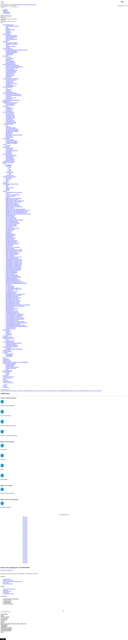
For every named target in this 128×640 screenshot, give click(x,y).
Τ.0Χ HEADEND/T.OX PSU (12, 320)
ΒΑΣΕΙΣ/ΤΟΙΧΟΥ (10, 239)
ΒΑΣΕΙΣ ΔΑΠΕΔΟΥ (10, 364)
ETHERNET (9, 59)
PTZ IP (10, 169)
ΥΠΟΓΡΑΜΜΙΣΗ (4, 625)
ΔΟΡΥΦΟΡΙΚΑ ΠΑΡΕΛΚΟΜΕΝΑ (11, 184)
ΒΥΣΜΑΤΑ (5, 106)
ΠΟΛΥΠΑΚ (8, 96)
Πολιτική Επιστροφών (8, 583)
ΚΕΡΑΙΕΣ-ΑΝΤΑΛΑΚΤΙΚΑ (12, 131)
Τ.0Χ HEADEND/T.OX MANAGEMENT (15, 318)
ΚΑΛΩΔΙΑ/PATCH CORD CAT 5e (13, 288)
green (9, 623)
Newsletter (98, 390)
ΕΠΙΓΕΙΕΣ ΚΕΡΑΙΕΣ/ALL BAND (13, 277)
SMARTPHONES (10, 139)
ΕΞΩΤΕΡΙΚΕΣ (9, 355)
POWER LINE (9, 119)
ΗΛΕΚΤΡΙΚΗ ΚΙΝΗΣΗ (8, 342)
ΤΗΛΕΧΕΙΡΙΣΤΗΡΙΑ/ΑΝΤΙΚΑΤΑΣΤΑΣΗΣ (15, 325)
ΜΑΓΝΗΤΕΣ (9, 133)
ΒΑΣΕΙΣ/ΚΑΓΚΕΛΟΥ (11, 237)
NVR (10, 173)
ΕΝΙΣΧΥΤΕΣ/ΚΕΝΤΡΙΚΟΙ (12, 274)
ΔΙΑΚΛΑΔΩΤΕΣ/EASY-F (11, 254)
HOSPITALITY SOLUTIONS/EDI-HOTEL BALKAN (18, 210)
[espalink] (2, 1)
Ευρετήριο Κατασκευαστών (9, 589)
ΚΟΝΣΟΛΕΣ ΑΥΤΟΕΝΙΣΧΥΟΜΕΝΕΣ (14, 66)
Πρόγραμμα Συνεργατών (8, 376)
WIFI (10, 170)
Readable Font (4, 619)
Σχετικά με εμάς (6, 579)
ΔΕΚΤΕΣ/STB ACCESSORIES (13, 247)
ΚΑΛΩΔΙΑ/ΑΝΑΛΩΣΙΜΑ (12, 291)
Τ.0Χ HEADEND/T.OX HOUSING (14, 316)
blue (12, 623)
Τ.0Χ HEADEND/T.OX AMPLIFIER (14, 315)
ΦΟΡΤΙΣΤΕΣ (9, 99)
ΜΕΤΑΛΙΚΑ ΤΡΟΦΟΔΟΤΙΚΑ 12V (14, 95)
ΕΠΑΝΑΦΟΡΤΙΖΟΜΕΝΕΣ (12, 150)
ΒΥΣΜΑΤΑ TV (9, 111)
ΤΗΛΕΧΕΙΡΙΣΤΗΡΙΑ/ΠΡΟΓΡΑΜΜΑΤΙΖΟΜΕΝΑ (17, 326)
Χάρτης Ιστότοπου (7, 381)
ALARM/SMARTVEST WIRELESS (14, 192)
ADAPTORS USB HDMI (9, 161)
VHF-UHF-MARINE (10, 127)
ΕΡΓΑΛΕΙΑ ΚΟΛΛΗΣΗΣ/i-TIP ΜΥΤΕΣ (14, 282)
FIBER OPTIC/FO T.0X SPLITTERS (14, 206)
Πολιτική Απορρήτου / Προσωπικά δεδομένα (12, 581)
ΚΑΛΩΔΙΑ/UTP (9, 290)
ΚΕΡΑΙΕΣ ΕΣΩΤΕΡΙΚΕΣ (11, 36)
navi (25, 623)
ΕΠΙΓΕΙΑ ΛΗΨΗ (7, 34)
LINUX (7, 45)
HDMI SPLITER (7, 101)
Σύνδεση (2, 390)
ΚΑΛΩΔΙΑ (5, 56)
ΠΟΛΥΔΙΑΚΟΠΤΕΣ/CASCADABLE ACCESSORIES (18, 304)
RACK (7, 339)
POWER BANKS (10, 148)
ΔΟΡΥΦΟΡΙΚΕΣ (9, 353)
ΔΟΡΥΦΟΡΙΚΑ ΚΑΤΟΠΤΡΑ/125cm (14, 263)
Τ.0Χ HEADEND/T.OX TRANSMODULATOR (16, 322)
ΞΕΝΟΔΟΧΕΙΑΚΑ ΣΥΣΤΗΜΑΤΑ (10, 78)
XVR (10, 174)
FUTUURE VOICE (5, 613)
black (2, 623)
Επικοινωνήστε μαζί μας (8, 382)
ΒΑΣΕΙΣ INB (9, 32)
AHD (10, 167)
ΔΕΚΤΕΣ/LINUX (10, 245)
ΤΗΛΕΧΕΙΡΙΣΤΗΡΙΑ (8, 87)
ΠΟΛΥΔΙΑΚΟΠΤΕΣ (10, 29)
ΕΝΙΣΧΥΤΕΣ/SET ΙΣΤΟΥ (11, 271)
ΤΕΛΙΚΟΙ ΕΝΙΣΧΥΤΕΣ (11, 71)
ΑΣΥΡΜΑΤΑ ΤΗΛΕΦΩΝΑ (12, 142)
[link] (25, 517)
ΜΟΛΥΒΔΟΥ (9, 151)
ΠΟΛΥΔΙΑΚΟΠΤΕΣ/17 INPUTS (13, 301)
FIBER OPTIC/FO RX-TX (12, 203)
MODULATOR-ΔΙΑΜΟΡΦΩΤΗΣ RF (11, 100)
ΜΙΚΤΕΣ (8, 33)
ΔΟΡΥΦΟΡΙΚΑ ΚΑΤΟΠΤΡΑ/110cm (14, 260)
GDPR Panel (6, 387)
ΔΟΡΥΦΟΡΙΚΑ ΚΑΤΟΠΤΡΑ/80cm (13, 267)
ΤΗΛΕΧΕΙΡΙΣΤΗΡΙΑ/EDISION (13, 324)
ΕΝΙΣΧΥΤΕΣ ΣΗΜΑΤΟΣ (11, 39)
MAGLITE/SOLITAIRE (11, 224)
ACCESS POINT (9, 113)
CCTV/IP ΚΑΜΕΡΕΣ (10, 196)
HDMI (7, 373)
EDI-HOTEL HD (9, 81)
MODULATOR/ (9, 227)
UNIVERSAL (9, 89)
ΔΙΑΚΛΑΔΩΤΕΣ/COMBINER (12, 253)
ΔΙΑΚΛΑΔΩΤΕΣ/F (10, 255)
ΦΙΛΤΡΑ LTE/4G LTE (11, 327)
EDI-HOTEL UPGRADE (11, 83)
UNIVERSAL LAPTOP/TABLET (13, 94)
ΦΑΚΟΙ (5, 144)
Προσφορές (5, 590)
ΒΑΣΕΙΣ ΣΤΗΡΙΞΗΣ (7, 48)
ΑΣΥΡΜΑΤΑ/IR (9, 230)
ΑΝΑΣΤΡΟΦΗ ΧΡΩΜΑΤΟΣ (6, 629)
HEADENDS (9, 84)
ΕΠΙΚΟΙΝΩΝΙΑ (6, 13)
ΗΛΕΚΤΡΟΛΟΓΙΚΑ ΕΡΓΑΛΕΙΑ (10, 346)
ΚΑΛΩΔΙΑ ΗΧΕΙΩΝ (10, 61)
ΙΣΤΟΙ (7, 369)
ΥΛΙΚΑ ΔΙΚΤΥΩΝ (10, 120)
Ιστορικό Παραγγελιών (48, 390)
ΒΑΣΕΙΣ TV (6, 358)
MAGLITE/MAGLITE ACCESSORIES (14, 219)
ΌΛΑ (4, 357)
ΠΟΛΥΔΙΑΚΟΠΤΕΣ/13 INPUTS (13, 300)
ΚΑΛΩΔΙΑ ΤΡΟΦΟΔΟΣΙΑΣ (12, 130)
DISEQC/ (8, 197)
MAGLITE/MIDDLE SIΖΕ (12, 221)
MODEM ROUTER (10, 115)
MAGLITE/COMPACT (11, 217)
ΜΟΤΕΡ (8, 30)
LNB (7, 27)
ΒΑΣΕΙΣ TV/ (9, 231)
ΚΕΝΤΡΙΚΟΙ (9, 333)
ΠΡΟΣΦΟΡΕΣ (6, 11)
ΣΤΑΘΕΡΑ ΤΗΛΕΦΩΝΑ (11, 143)
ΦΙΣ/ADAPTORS (10, 160)
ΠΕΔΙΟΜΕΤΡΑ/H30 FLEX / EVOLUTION (15, 294)
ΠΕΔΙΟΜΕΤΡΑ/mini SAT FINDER (13, 295)
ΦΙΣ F (7, 180)
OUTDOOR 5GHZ (10, 118)
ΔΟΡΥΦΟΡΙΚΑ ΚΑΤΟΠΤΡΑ (12, 26)
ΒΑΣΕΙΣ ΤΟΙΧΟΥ (10, 365)
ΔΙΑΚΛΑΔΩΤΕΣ (9, 38)
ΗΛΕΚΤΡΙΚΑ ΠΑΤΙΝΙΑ (11, 344)
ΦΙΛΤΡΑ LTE (9, 334)
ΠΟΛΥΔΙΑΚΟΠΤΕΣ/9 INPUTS (13, 303)
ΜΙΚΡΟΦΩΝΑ (9, 76)
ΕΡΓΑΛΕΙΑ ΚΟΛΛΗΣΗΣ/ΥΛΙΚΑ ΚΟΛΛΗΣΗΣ (16, 283)
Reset (6, 618)
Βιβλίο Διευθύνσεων (30, 390)
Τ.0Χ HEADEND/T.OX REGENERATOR (15, 321)
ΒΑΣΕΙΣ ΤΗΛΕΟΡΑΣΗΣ (11, 51)
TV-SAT (8, 374)
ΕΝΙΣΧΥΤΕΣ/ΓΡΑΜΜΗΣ (11, 272)
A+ (3, 618)
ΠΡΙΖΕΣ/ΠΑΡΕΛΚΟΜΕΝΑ (12, 308)
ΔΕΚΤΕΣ (5, 41)
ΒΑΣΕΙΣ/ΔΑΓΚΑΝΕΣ (11, 234)
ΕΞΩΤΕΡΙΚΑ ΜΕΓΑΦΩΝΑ (12, 129)
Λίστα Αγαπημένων (39, 390)
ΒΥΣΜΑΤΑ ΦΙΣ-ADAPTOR (9, 176)
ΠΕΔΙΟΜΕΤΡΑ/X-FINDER (12, 298)
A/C (7, 88)
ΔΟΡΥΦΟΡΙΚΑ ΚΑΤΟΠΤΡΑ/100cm (14, 259)
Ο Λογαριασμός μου (21, 390)
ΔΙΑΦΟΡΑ (5, 182)
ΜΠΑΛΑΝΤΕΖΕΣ (10, 156)
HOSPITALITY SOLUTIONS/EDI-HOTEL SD (16, 212)
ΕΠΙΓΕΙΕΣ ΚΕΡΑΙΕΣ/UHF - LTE (13, 280)
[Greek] (123, 1)
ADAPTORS (9, 107)
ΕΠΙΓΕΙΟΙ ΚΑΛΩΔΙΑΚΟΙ (12, 42)
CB (6, 125)
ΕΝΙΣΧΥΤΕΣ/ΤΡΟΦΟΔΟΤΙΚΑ (13, 276)
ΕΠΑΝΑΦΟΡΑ (4, 626)
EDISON (5, 191)
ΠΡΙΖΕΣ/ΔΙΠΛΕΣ (10, 307)
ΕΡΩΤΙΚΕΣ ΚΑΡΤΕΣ (8, 337)
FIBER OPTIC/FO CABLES (12, 199)
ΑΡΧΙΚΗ (5, 9)
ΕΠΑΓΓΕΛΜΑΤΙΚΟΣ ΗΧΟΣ (9, 64)
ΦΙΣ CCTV (8, 179)
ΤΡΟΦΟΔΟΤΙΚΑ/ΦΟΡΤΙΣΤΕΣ (10, 93)
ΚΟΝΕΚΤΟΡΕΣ (9, 132)
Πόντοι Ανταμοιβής (78, 390)
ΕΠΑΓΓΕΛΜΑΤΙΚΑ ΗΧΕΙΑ (12, 67)
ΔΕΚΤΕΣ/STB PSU (10, 248)
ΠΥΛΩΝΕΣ (5, 375)
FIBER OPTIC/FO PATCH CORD (13, 201)
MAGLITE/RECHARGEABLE (13, 223)
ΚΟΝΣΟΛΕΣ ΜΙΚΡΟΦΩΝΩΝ (12, 65)
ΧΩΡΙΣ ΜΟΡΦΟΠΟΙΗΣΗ (6, 630)
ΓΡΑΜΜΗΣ (8, 331)
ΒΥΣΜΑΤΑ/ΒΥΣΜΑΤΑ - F (12, 241)
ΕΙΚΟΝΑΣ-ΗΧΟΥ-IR (10, 103)
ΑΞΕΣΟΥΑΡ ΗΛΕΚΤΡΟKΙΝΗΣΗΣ (13, 343)
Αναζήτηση (16, 7)
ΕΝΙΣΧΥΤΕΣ (6, 330)
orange (18, 623)
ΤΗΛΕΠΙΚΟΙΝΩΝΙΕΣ (11, 123)
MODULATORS (7, 361)
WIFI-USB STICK (10, 187)
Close (2, 615)
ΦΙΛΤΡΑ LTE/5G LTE (11, 328)
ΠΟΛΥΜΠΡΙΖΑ (9, 157)
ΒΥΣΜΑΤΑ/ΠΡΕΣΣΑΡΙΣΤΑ (12, 243)
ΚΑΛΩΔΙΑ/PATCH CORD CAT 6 (13, 289)
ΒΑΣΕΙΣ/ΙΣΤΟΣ (9, 236)
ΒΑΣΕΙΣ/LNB (9, 233)
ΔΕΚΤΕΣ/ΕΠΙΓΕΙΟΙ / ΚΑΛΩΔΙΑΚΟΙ (14, 251)
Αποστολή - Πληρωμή (8, 580)
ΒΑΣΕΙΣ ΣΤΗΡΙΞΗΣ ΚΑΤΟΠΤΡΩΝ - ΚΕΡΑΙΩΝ (16, 50)
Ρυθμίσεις (3, 639)
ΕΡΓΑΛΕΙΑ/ (8, 284)
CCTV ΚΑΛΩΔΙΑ (10, 58)
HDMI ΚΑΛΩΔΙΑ (10, 60)
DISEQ (7, 185)
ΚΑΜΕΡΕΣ (8, 166)
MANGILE (8, 145)
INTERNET (6, 336)
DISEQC (8, 28)
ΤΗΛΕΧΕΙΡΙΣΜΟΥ (10, 105)
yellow (22, 623)
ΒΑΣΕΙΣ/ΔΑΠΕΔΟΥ (10, 235)
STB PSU (8, 47)
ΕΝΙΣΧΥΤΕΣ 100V (10, 75)
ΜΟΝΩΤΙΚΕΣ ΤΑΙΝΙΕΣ (11, 155)
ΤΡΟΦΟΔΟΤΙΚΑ (10, 137)
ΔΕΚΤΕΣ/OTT (9, 246)
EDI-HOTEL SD (9, 82)
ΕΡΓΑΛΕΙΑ (8, 347)
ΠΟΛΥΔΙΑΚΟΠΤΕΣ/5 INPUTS (13, 302)
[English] (121, 1)
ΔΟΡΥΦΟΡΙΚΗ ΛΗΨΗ (8, 24)
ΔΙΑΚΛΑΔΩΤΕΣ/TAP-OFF (12, 258)
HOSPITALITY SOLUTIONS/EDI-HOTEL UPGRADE (18, 213)
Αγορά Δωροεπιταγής (7, 377)
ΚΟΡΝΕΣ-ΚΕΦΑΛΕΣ (10, 72)
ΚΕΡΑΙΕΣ (5, 352)
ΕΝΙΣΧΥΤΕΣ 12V (10, 73)
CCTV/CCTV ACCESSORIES (12, 194)
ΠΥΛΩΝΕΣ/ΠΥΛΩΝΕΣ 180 (12, 312)
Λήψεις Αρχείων (56, 390)
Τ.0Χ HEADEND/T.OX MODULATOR (15, 319)
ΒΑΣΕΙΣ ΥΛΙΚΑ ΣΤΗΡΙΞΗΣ (9, 363)
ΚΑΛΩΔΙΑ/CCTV (10, 285)
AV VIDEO (8, 57)
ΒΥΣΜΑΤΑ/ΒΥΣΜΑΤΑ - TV (12, 242)
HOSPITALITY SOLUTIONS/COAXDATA (15, 209)
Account (5, 386)
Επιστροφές (5, 380)
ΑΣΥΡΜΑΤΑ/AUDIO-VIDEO (12, 228)
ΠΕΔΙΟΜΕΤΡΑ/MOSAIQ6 (12, 296)
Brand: (4, 379)
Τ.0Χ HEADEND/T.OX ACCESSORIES (15, 314)
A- (1, 618)
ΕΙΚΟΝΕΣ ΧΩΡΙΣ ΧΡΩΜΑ (6, 627)
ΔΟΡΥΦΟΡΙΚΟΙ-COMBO (11, 44)
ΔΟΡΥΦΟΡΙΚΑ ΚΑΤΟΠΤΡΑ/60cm (13, 265)
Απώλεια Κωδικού (13, 390)
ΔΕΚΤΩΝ (8, 90)
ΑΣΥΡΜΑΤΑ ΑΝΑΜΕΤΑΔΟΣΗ (10, 102)
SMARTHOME (6, 350)
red (14, 623)
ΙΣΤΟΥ (7, 332)
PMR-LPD (8, 126)
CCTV (4, 163)
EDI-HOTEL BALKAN (11, 79)
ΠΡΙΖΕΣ (8, 40)
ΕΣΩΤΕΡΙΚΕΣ (9, 356)
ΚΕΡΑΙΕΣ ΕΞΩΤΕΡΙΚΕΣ (11, 35)
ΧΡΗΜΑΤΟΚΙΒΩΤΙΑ (11, 85)
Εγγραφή (6, 390)
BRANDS (5, 10)
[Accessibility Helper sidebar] (4, 614)
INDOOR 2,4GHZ (10, 114)
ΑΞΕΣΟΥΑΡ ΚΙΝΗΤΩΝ (11, 140)
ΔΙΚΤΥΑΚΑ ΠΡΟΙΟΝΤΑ (8, 112)
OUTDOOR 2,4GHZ (10, 117)
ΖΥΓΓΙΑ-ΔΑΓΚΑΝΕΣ (11, 368)
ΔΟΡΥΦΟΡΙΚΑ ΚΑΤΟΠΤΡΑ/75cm (13, 266)
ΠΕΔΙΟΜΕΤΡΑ (6, 359)
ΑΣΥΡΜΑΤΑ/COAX (10, 229)
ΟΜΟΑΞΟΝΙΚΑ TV (10, 63)
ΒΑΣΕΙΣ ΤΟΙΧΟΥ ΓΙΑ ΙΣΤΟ (12, 367)
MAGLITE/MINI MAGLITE (12, 222)
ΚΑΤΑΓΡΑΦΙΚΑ (9, 172)
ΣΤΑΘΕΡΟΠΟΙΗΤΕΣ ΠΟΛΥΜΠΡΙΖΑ (14, 349)
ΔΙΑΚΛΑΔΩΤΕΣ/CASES (11, 252)
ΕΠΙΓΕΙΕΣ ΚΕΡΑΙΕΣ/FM (11, 278)
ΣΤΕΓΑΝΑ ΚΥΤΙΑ (10, 340)
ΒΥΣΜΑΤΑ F (9, 109)
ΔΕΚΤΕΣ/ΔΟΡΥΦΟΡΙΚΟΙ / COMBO (14, 249)
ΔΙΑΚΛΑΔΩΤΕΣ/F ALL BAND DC (14, 257)
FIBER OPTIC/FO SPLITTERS (13, 205)
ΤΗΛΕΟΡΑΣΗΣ (9, 91)
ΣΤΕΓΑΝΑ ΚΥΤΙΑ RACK (9, 338)
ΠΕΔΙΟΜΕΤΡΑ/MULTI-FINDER (13, 297)
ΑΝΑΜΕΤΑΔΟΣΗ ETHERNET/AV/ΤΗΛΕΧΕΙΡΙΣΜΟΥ (15, 362)
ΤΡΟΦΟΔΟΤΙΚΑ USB (11, 97)
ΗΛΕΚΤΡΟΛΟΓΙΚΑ (7, 154)
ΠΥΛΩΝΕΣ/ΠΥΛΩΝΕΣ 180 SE (13, 313)
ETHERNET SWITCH (11, 121)
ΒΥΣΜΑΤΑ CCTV (10, 108)
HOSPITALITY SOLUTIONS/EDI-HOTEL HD (16, 211)
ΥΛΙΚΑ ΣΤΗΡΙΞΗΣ (10, 158)
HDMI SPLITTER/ (10, 207)
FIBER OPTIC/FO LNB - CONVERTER (15, 200)
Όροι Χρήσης (6, 582)
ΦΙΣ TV (7, 181)
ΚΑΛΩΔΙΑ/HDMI (10, 286)
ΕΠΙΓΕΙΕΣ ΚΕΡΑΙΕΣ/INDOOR (13, 279)
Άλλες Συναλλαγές (92, 390)
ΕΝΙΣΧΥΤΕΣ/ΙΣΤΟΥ (10, 273)
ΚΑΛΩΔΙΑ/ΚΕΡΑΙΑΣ (11, 292)
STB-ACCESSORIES (10, 46)
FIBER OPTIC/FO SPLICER (12, 204)
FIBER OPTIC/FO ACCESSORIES (13, 198)
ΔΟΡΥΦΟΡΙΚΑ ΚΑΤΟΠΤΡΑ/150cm (14, 264)
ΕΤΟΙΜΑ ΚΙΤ (9, 164)
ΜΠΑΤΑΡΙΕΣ (9, 136)
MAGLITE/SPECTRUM (11, 225)
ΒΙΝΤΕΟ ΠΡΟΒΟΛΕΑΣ (8, 162)
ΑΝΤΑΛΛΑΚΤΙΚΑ (7, 351)
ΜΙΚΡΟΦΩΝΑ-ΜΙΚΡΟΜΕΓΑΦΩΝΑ (14, 134)
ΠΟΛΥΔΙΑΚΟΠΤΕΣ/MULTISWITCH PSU (15, 306)
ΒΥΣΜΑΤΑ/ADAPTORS (11, 240)
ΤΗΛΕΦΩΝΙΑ (6, 138)
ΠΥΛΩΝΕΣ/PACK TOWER (12, 310)
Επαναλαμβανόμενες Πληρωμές (67, 390)
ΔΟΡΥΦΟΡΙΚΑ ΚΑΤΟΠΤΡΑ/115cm (14, 261)
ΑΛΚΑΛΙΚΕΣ (9, 149)
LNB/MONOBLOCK (10, 215)
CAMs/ (7, 193)
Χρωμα (2, 622)
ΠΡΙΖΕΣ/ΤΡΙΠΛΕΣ (10, 309)
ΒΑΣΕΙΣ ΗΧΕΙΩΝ (10, 53)
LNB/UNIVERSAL (10, 216)
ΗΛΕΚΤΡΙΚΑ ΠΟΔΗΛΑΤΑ (12, 345)
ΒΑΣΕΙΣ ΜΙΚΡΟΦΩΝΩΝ (11, 52)
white (5, 623)
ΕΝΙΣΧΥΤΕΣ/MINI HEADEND (13, 270)
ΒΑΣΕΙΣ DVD (9, 54)
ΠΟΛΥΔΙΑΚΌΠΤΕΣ (7, 370)
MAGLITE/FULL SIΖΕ (11, 218)
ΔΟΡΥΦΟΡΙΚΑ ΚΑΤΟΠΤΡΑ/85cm (13, 269)
